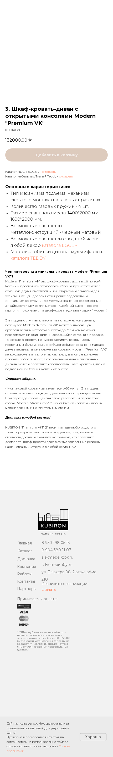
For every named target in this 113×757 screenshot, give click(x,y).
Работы (24, 574)
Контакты (26, 581)
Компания (26, 566)
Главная (24, 543)
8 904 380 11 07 (56, 550)
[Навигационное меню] (104, 6)
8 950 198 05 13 (56, 542)
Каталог (24, 551)
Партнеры (26, 588)
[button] (91, 6)
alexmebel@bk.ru (57, 557)
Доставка (26, 558)
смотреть (49, 172)
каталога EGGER (60, 245)
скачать (49, 589)
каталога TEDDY (28, 258)
